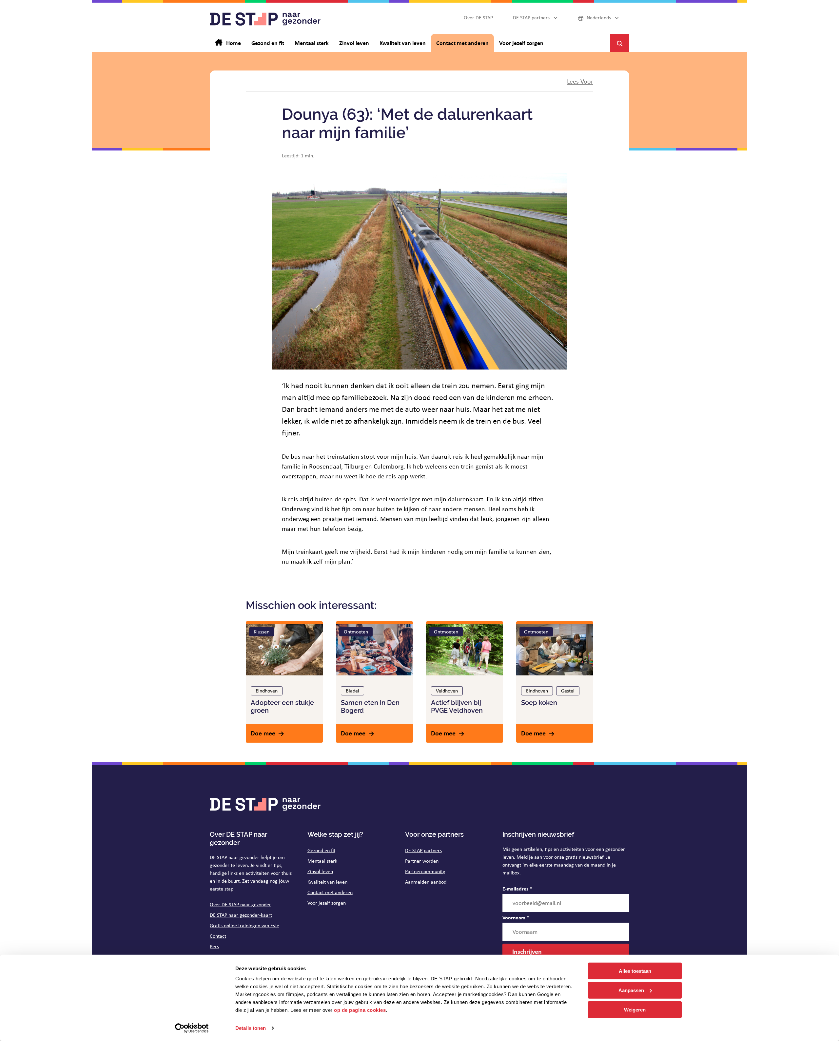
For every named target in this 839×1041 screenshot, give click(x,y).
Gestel (568, 690)
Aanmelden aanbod (425, 881)
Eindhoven (267, 690)
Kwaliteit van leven (327, 881)
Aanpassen (631, 990)
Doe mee (263, 733)
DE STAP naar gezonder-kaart (241, 914)
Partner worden (422, 860)
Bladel (352, 690)
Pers (214, 946)
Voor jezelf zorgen (326, 902)
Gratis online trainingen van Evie (244, 925)
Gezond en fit (321, 850)
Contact (218, 935)
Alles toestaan (635, 971)
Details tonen (250, 1028)
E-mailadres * (517, 888)
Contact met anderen (330, 892)
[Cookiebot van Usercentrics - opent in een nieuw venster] (192, 1028)
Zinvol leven (320, 871)
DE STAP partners (423, 850)
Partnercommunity (425, 871)
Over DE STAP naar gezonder (240, 904)
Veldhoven (447, 690)
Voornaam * (515, 917)
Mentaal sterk (322, 860)
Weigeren (635, 1009)
